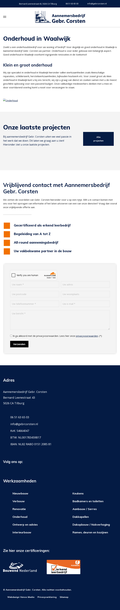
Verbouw (18, 501)
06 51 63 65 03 (72, 3)
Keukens (78, 493)
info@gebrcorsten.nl (97, 3)
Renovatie (19, 509)
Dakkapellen (80, 517)
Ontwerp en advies (25, 524)
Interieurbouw (21, 532)
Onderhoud (19, 517)
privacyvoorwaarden (87, 335)
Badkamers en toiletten (87, 501)
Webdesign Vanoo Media (20, 597)
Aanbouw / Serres (84, 509)
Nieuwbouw (20, 493)
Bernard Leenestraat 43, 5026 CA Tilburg (38, 3)
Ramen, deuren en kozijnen (90, 532)
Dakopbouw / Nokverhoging (91, 524)
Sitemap (64, 597)
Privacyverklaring (47, 597)
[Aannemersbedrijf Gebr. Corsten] (60, 17)
